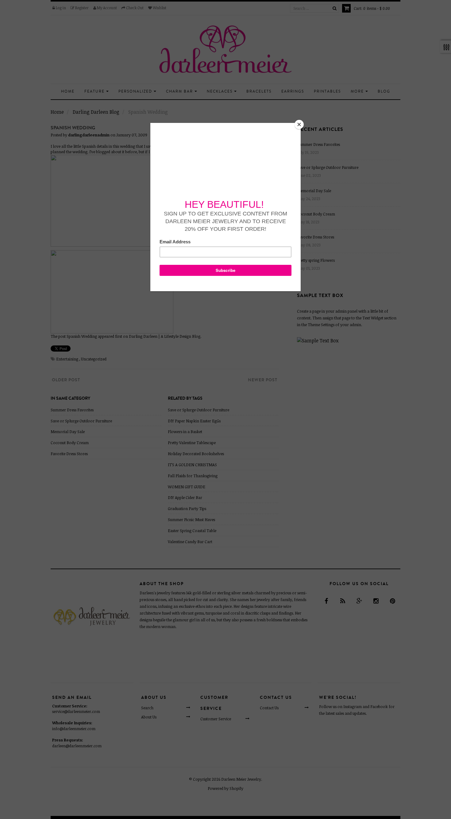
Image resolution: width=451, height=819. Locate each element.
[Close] (299, 124)
